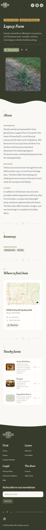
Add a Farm (29, 476)
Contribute (29, 455)
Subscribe (7, 501)
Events (5, 455)
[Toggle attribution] (37, 302)
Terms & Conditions (10, 476)
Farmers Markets (9, 460)
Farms (5, 451)
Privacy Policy (8, 471)
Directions (14, 325)
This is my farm (13, 50)
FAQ (4, 480)
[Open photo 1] (23, 74)
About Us (28, 451)
